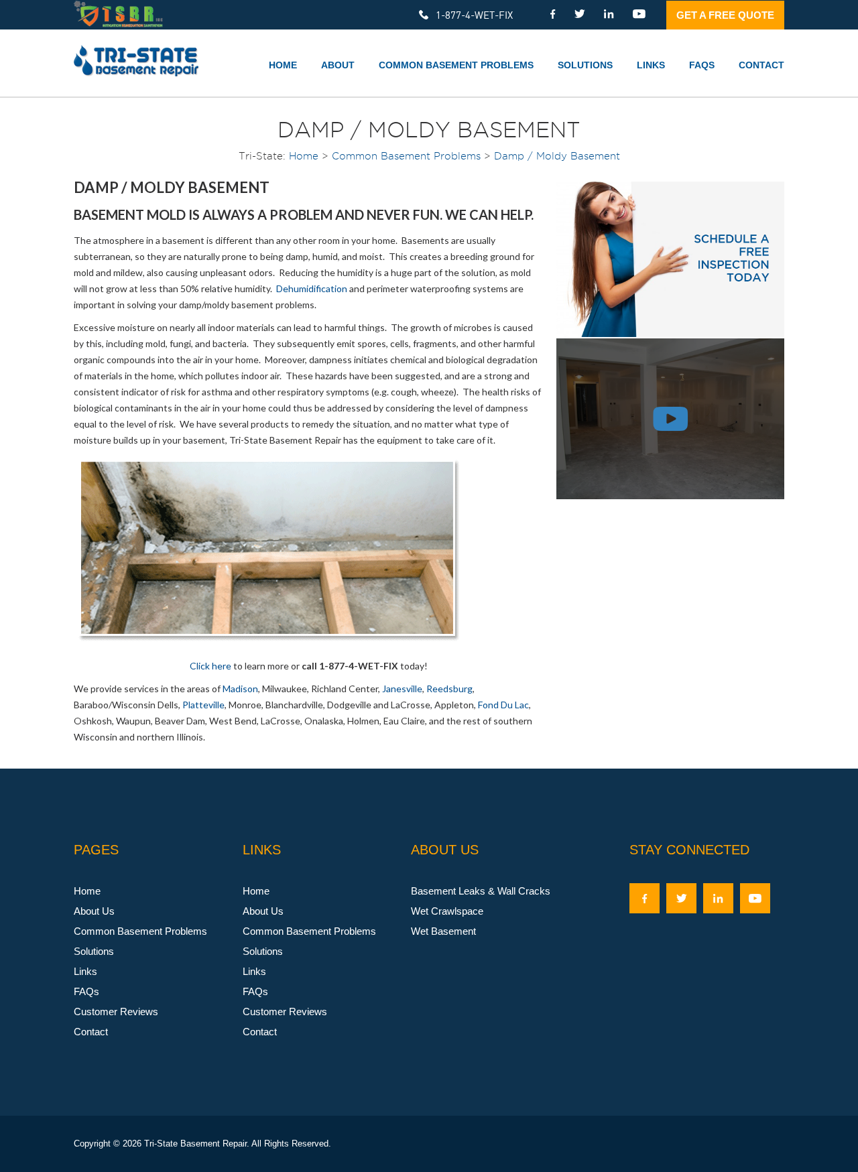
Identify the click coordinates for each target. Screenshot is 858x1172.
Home (283, 65)
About (338, 65)
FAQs (702, 65)
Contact (761, 65)
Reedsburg (449, 688)
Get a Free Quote (725, 15)
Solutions (585, 65)
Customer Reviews (116, 1011)
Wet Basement (443, 931)
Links (651, 65)
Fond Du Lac (503, 704)
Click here (210, 665)
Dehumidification (311, 288)
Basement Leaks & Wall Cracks (480, 891)
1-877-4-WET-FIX (474, 14)
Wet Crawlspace (447, 911)
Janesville (402, 688)
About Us (94, 911)
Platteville (203, 704)
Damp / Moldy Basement (557, 156)
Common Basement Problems (456, 65)
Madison (240, 688)
